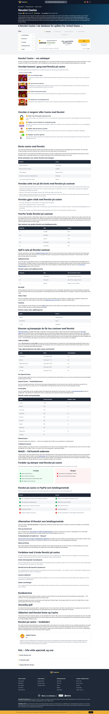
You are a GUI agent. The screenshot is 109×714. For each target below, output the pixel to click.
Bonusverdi (24, 38)
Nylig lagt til (65, 34)
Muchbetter (59, 689)
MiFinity (58, 687)
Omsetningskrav (81, 31)
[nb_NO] (87, 2)
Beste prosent (58, 31)
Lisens (23, 49)
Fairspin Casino (41, 681)
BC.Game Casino (41, 683)
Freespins (24, 42)
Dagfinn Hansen (28, 13)
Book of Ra (78, 681)
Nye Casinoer (21, 685)
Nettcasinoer (21, 681)
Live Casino (20, 687)
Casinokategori (25, 35)
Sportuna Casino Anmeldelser (84, 44)
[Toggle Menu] (90, 2)
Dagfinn (88, 48)
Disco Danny (79, 687)
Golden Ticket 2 (79, 689)
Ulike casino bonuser (23, 331)
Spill (84, 41)
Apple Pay (59, 681)
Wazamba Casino (41, 685)
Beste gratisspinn (69, 31)
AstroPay (59, 683)
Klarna (58, 685)
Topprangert (48, 31)
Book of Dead (79, 683)
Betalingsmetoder (29, 6)
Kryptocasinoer (21, 689)
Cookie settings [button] (77, 712)
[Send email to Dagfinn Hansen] (32, 13)
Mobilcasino (21, 683)
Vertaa (49, 44)
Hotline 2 (78, 685)
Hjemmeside (21, 6)
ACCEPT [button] (90, 712)
